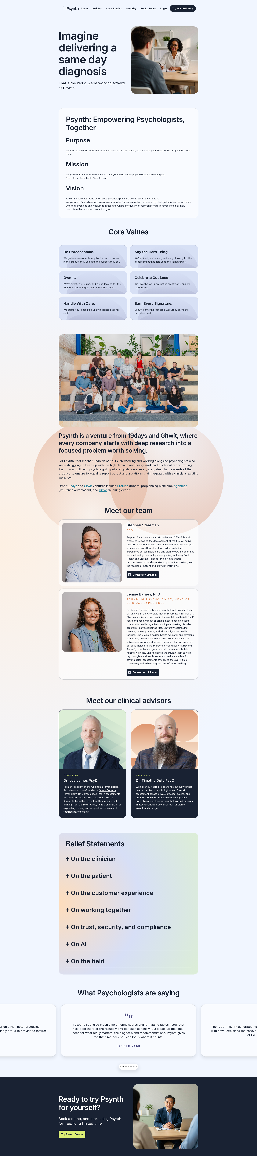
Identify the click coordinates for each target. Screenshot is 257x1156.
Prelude (122, 486)
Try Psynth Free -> (182, 8)
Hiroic (103, 490)
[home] (70, 8)
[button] (120, 1066)
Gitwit (88, 486)
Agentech (180, 486)
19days (72, 486)
